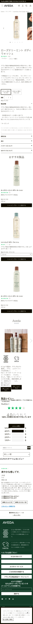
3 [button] (15, 42)
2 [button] (13, 42)
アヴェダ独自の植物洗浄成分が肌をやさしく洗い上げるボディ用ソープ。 (16, 248)
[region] (16, 615)
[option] (16, 26)
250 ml (6, 92)
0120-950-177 (16, 556)
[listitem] (16, 184)
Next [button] (29, 28)
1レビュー (4, 58)
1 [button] (10, 42)
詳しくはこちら (5, 389)
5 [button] (20, 42)
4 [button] (17, 42)
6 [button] (22, 42)
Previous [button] (3, 28)
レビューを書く (13, 59)
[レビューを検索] (29, 447)
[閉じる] (28, 613)
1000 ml (16, 92)
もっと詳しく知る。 (8, 619)
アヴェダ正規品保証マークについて (16, 577)
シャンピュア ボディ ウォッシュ (10, 242)
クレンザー (9, 11)
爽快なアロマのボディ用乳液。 (10, 195)
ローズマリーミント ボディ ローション (12, 190)
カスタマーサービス (16, 567)
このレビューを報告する (8, 506)
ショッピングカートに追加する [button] (16, 205)
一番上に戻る (16, 515)
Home (2, 11)
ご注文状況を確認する (16, 572)
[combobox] (16, 254)
